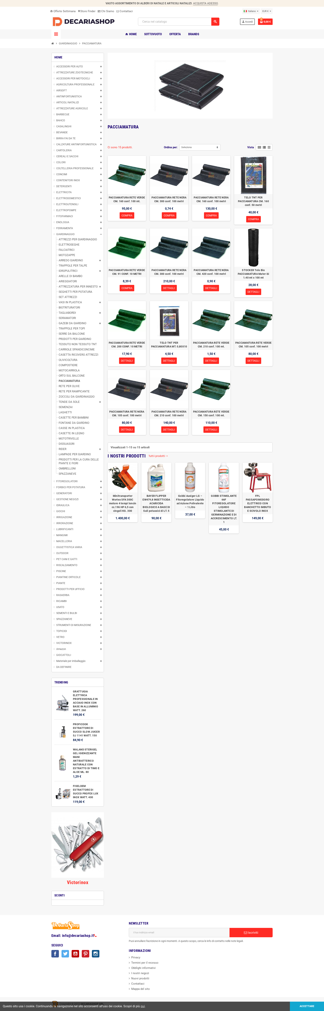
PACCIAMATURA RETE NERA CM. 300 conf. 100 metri (169, 199)
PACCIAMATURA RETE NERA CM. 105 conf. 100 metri (126, 413)
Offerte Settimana (63, 11)
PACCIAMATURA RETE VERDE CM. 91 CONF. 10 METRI (127, 272)
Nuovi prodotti (140, 978)
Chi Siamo (107, 11)
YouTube (75, 953)
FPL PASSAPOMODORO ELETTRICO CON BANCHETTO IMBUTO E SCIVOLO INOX (257, 503)
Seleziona (186, 147)
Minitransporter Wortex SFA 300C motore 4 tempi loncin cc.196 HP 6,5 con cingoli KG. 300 (122, 503)
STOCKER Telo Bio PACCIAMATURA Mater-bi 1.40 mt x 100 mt (253, 274)
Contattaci (126, 11)
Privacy (135, 957)
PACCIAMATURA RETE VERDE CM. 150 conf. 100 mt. (211, 413)
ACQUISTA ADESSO (205, 3)
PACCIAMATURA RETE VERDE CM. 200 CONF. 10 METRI (127, 344)
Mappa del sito (140, 989)
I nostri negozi (140, 973)
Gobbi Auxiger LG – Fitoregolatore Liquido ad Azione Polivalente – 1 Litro (190, 501)
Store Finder (86, 11)
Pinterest (85, 953)
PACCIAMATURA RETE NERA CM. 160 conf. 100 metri (211, 199)
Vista (250, 147)
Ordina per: (170, 147)
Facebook (55, 953)
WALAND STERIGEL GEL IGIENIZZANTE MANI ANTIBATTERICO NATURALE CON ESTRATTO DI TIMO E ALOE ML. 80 (86, 760)
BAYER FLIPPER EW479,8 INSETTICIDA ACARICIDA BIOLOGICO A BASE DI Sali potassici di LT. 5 (156, 503)
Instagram (95, 953)
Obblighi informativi (143, 968)
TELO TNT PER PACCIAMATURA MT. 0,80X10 (169, 344)
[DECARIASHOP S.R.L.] (84, 21)
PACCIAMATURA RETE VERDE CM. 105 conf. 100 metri (253, 344)
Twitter (65, 953)
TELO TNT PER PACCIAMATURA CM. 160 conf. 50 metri (253, 201)
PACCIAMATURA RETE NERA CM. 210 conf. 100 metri (169, 413)
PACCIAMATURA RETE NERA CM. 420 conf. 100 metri (211, 272)
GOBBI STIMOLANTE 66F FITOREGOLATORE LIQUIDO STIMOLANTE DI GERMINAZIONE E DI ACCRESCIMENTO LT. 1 (224, 509)
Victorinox (77, 882)
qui (143, 1006)
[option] (123, 498)
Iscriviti (252, 932)
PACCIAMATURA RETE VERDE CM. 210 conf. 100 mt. (211, 344)
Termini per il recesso (144, 962)
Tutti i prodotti (158, 455)
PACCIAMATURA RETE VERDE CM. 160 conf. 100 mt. (127, 199)
